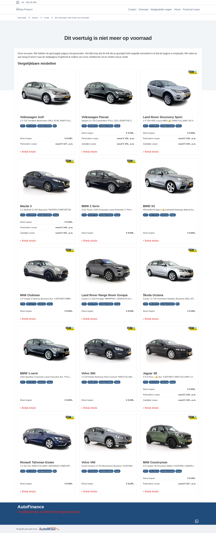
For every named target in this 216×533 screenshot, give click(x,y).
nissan (35, 17)
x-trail (46, 17)
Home (177, 9)
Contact (132, 9)
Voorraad (143, 9)
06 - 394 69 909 (29, 2)
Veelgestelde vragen (161, 9)
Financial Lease (191, 9)
